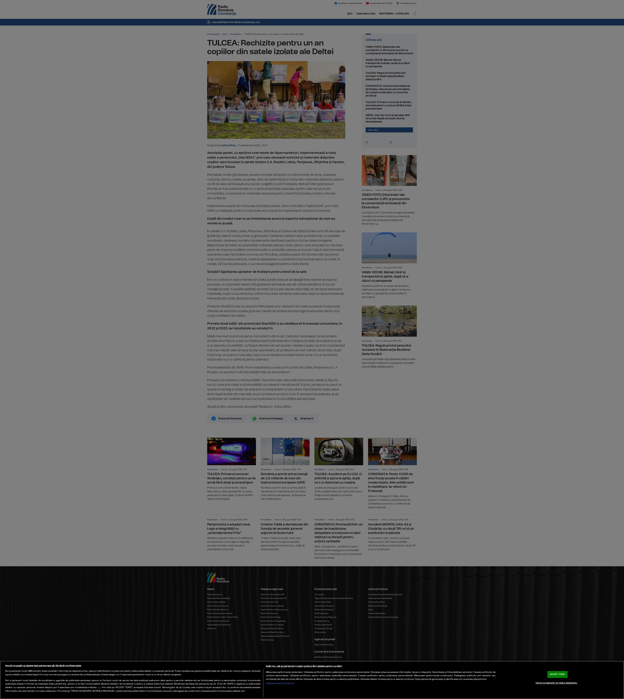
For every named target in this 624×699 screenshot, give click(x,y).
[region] (312, 680)
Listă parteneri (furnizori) (280, 683)
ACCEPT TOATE (557, 674)
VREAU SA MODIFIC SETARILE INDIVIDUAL (556, 683)
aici (99, 687)
